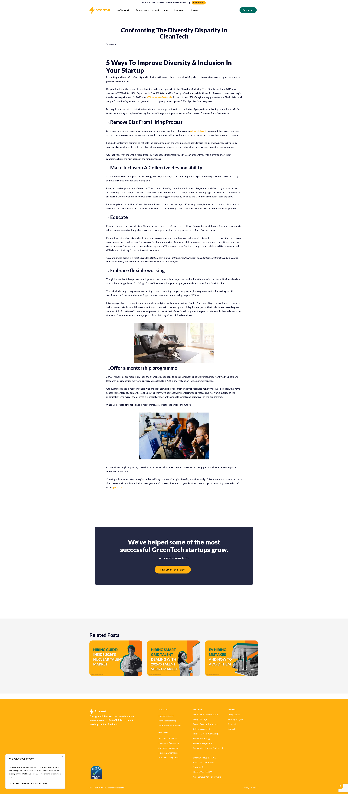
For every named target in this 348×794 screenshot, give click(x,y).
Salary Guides (234, 714)
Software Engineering (168, 748)
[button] (198, 3)
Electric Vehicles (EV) (202, 772)
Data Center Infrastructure (205, 714)
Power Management (202, 743)
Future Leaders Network (170, 725)
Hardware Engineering (169, 743)
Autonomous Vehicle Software (207, 777)
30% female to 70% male (159, 97)
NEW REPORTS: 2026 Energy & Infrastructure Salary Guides (164, 3)
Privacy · (246, 788)
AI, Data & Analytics (168, 738)
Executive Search (166, 716)
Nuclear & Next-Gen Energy (206, 733)
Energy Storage (200, 719)
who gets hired (198, 130)
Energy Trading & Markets (205, 724)
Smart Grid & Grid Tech (203, 762)
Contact (231, 729)
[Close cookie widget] (62, 756)
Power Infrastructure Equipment (208, 748)
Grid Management (201, 729)
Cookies (255, 788)
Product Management (169, 757)
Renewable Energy (201, 738)
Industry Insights (235, 719)
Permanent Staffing (167, 720)
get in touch (118, 487)
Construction (199, 767)
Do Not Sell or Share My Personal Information (28, 783)
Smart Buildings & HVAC (204, 757)
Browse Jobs (233, 724)
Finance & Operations (168, 753)
